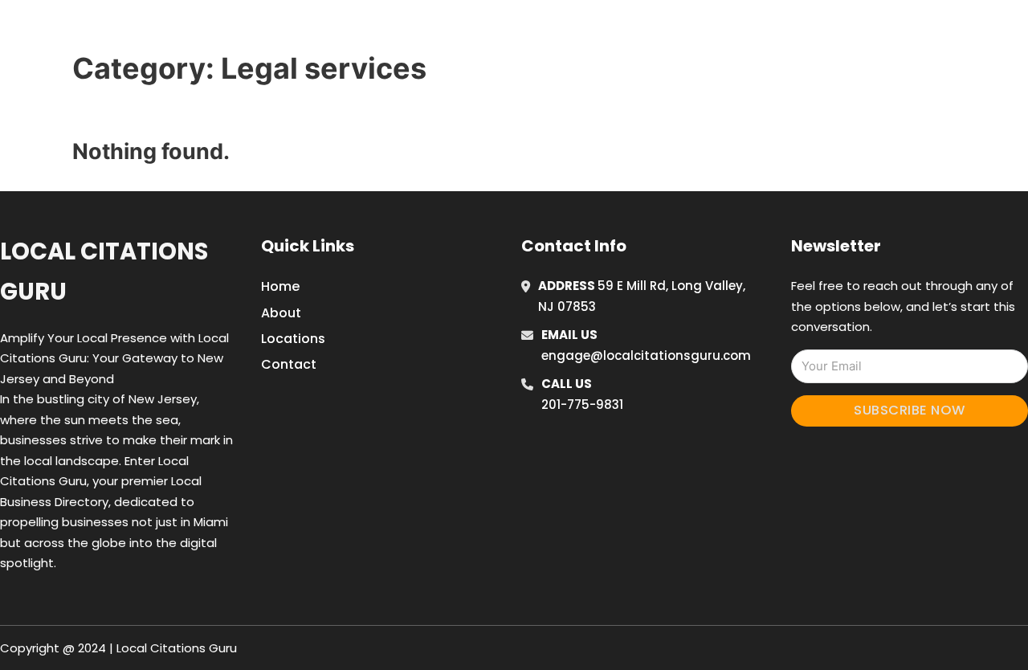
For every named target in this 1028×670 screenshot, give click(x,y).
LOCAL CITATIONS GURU (220, 31)
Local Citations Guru (104, 271)
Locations (798, 31)
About (281, 313)
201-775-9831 (582, 404)
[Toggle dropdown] (906, 31)
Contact (288, 364)
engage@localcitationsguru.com (646, 355)
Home (725, 31)
